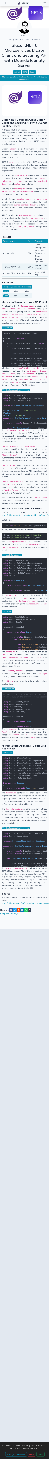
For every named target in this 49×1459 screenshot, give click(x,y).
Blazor (32, 72)
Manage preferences (16, 1454)
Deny (31, 1454)
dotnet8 (17, 72)
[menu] (45, 3)
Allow (40, 1454)
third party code (28, 1445)
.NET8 (25, 72)
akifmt (25, 2)
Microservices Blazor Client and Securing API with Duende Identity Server (24, 78)
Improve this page (10, 913)
